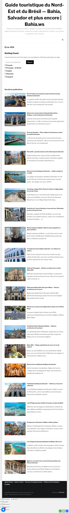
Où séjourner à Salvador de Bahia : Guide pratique (42, 422)
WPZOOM (61, 492)
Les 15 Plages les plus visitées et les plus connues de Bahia (45, 403)
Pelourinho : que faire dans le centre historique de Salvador (45, 152)
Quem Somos (9, 482)
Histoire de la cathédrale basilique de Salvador (41, 364)
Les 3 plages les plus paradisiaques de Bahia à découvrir (44, 441)
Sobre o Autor (19, 482)
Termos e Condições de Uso (33, 482)
